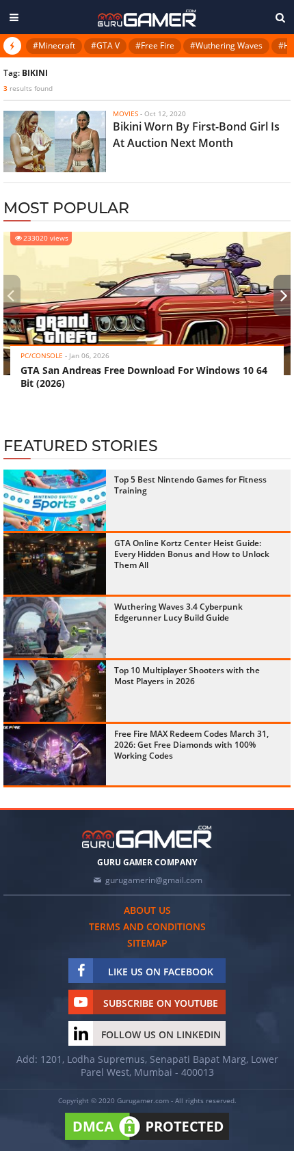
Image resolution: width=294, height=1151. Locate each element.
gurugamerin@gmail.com (153, 880)
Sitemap (147, 942)
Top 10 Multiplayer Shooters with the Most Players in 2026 (187, 675)
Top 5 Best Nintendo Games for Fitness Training (190, 485)
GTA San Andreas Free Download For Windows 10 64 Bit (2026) (144, 377)
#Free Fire (154, 45)
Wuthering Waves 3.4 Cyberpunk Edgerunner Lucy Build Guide (178, 612)
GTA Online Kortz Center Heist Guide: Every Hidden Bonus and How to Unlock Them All (191, 554)
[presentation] (10, 295)
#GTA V (105, 45)
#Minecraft (54, 45)
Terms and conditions (147, 926)
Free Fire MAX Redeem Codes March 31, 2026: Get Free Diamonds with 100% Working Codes (191, 744)
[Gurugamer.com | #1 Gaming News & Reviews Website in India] (147, 18)
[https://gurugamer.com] (147, 837)
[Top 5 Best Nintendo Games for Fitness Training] (54, 500)
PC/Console (42, 355)
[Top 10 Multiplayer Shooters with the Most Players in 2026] (54, 691)
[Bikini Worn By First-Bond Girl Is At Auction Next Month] (54, 141)
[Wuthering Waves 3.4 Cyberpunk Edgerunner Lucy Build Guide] (54, 627)
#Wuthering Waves (226, 45)
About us (147, 910)
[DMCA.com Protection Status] (147, 1141)
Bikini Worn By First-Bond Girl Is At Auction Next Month (196, 134)
